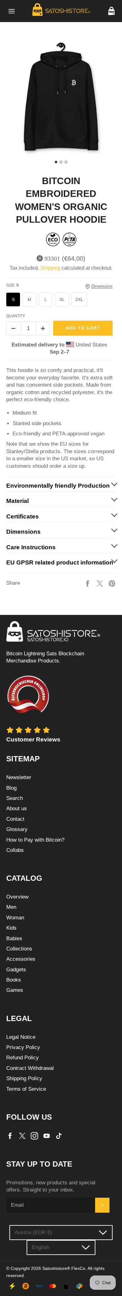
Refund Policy (22, 1058)
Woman (15, 918)
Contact (15, 819)
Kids (11, 928)
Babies (14, 938)
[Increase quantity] (43, 328)
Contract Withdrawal (30, 1068)
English (40, 1247)
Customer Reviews (33, 739)
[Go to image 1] (56, 162)
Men (11, 907)
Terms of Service (26, 1089)
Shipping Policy (24, 1078)
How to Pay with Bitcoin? (35, 840)
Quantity (15, 316)
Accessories (20, 959)
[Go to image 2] (61, 162)
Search (14, 798)
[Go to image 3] (66, 162)
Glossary (17, 829)
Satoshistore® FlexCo (63, 1268)
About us (16, 808)
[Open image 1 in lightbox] (61, 98)
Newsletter (18, 777)
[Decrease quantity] (13, 328)
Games (14, 990)
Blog (11, 788)
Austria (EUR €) (33, 1232)
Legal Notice (20, 1037)
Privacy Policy (23, 1047)
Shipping (50, 268)
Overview (17, 897)
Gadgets (16, 970)
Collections (19, 949)
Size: (12, 285)
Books (13, 980)
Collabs (15, 850)
